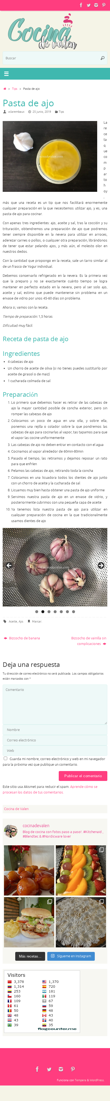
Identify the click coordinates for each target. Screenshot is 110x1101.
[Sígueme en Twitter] (88, 5)
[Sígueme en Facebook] (81, 5)
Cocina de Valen (16, 809)
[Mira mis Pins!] (103, 5)
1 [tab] (36, 611)
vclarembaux (16, 112)
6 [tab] (67, 611)
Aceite (13, 621)
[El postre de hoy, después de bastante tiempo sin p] (81, 922)
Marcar (36, 621)
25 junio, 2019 (42, 112)
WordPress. (97, 1080)
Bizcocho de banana (24, 638)
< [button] (9, 566)
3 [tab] (49, 611)
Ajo (21, 621)
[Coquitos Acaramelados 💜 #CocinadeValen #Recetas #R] (29, 870)
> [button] (101, 566)
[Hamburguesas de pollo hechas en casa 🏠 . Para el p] (29, 922)
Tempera (80, 1080)
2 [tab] (42, 611)
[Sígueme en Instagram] (96, 5)
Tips (14, 89)
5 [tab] (61, 611)
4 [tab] (55, 611)
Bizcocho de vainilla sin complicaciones (88, 641)
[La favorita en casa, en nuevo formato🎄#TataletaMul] (81, 870)
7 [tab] (73, 611)
